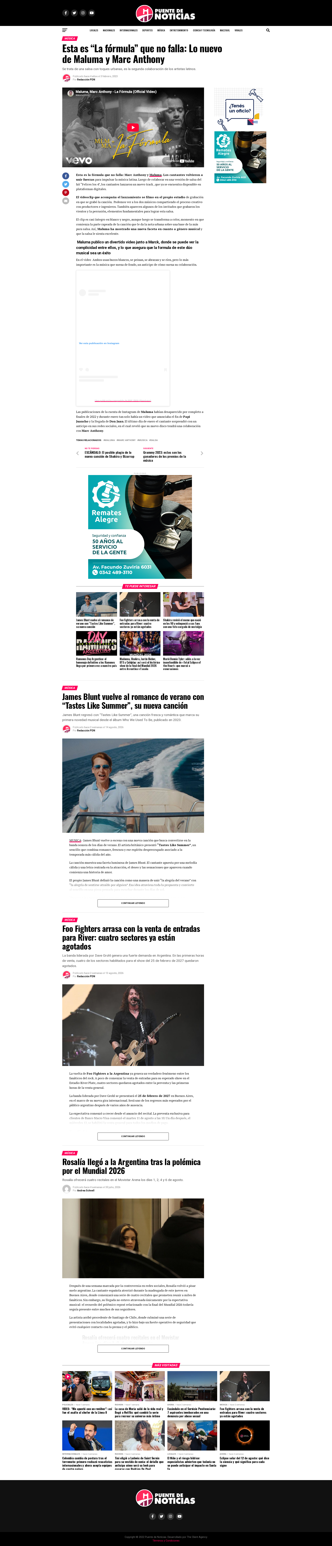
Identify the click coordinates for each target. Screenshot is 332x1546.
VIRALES (238, 30)
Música (161, 30)
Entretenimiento (179, 30)
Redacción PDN (86, 79)
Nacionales (109, 30)
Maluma (155, 175)
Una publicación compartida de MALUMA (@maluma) (123, 400)
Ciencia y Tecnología (204, 30)
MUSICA (75, 840)
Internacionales (128, 30)
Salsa (154, 440)
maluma (110, 440)
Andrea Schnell (85, 1190)
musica (143, 440)
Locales (94, 30)
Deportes (147, 30)
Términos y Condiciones (166, 1540)
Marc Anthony (127, 440)
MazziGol (225, 30)
